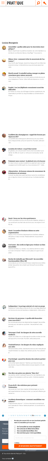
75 (24, 415)
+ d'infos (16, 443)
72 (17, 415)
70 (13, 415)
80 (35, 415)
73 (20, 415)
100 (39, 415)
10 (11, 415)
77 (28, 415)
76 (26, 415)
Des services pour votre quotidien (29, 433)
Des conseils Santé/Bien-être (27, 431)
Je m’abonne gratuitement (30, 446)
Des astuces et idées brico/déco (28, 429)
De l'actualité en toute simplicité (28, 427)
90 (37, 415)
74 (22, 415)
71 (15, 415)
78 (30, 415)
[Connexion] (45, 3)
